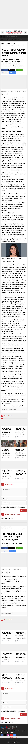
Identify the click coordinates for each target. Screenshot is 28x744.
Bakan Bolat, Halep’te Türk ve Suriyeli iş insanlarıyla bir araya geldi (17, 36)
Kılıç (12, 613)
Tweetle (13, 69)
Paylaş (5, 69)
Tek (12, 409)
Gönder (20, 69)
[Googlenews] (14, 735)
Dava (4, 613)
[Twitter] (5, 735)
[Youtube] (11, 735)
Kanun (7, 409)
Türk (15, 409)
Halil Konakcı (8, 613)
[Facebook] (2, 735)
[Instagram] (8, 735)
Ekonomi (9, 527)
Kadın (4, 409)
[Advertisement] (14, 14)
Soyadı (10, 409)
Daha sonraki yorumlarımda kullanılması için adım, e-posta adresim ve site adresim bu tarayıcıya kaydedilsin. (14, 507)
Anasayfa (3, 43)
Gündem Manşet (10, 43)
